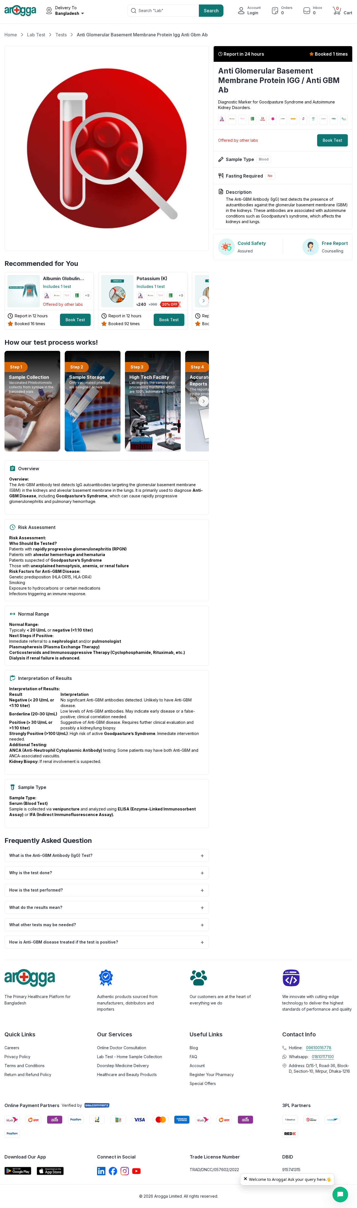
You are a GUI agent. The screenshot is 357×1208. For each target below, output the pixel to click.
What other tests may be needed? (106, 924)
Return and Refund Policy (27, 1074)
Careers (11, 1047)
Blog (194, 1047)
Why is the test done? (106, 872)
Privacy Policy (17, 1056)
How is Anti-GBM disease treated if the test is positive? (106, 942)
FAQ (193, 1056)
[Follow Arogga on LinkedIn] (101, 1171)
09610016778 (318, 1047)
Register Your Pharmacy (212, 1074)
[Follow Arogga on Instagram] (124, 1171)
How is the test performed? (106, 890)
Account (197, 1065)
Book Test (75, 319)
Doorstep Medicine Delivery (123, 1065)
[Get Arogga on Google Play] (17, 1171)
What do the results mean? (106, 907)
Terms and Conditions (24, 1065)
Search (211, 10)
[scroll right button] (203, 301)
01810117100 (323, 1056)
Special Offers (203, 1083)
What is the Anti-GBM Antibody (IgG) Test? (106, 855)
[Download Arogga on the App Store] (50, 1171)
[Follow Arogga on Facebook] (113, 1171)
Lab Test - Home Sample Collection (129, 1056)
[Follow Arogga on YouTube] (136, 1171)
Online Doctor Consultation (121, 1047)
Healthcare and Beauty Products (127, 1074)
